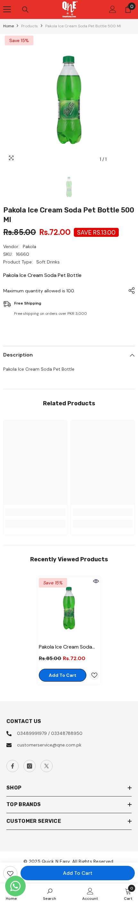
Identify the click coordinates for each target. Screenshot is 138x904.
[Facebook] (12, 766)
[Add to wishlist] (10, 873)
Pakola (29, 246)
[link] (35, 512)
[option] (69, 100)
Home (8, 26)
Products (29, 26)
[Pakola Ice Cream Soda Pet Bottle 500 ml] (69, 608)
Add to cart (77, 873)
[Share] (130, 290)
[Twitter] (46, 766)
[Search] (25, 9)
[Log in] (112, 9)
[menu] (7, 9)
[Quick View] (96, 581)
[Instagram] (29, 766)
